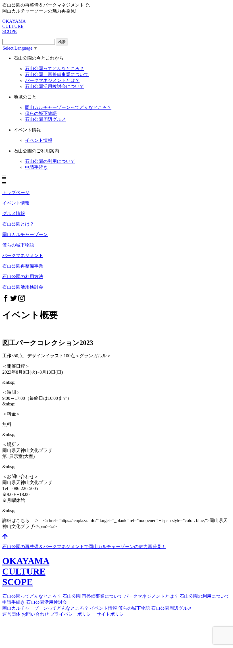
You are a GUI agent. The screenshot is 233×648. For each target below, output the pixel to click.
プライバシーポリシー (72, 614)
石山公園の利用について (50, 161)
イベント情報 (103, 608)
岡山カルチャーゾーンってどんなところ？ (68, 107)
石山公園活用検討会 (46, 602)
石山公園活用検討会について (54, 86)
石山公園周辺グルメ (45, 119)
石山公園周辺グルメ (171, 608)
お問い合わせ (35, 614)
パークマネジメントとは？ (52, 80)
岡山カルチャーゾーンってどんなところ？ (45, 608)
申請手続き (36, 167)
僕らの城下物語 (41, 113)
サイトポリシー (112, 614)
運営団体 (11, 614)
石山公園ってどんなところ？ (54, 68)
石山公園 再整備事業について (57, 74)
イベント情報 (38, 140)
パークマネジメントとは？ (151, 596)
